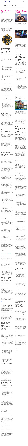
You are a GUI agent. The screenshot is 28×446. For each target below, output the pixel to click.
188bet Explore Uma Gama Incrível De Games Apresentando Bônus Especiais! (21, 11)
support (2, 12)
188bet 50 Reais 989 (5, 12)
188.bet (15, 333)
